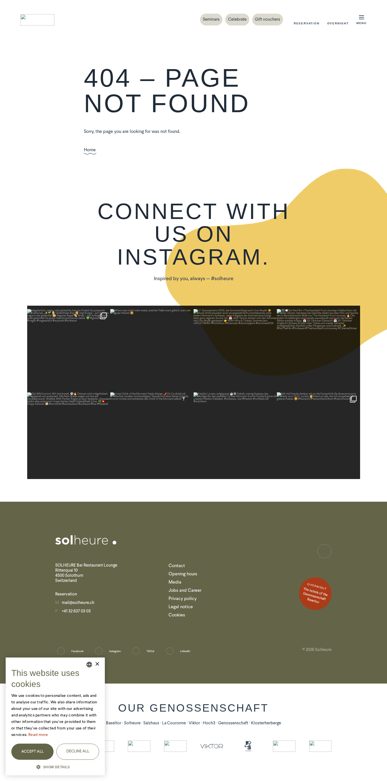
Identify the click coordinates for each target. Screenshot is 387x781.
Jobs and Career (185, 590)
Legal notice (181, 607)
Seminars (211, 19)
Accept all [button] (32, 751)
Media (175, 582)
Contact (177, 566)
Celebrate (237, 19)
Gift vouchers (267, 19)
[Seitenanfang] (324, 551)
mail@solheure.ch (78, 602)
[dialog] (55, 716)
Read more (38, 734)
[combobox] (89, 664)
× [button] (97, 664)
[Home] (37, 19)
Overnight (338, 23)
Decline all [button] (77, 751)
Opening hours (183, 574)
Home (90, 150)
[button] (55, 766)
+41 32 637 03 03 (76, 611)
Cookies (177, 615)
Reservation (307, 23)
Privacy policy (183, 598)
